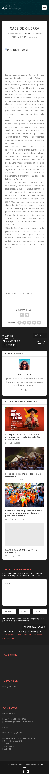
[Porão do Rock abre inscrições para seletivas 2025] (24, 458)
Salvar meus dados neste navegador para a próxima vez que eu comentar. (23, 619)
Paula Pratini (24, 33)
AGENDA (22, 37)
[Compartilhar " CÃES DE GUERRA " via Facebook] (21, 315)
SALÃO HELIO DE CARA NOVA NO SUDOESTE (21, 551)
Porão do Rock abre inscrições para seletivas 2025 (23, 475)
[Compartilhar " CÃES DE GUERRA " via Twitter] (27, 315)
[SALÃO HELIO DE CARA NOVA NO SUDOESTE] (24, 534)
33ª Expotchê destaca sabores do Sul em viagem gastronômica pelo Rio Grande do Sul (24, 437)
